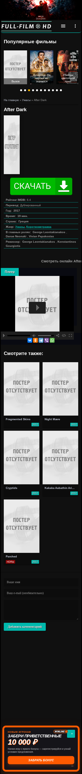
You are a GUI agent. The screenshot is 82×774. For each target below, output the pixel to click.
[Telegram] (41, 340)
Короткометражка (38, 226)
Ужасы (20, 226)
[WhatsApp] (52, 340)
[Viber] (46, 340)
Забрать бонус (41, 760)
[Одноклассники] (35, 340)
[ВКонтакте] (29, 340)
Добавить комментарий (25, 626)
